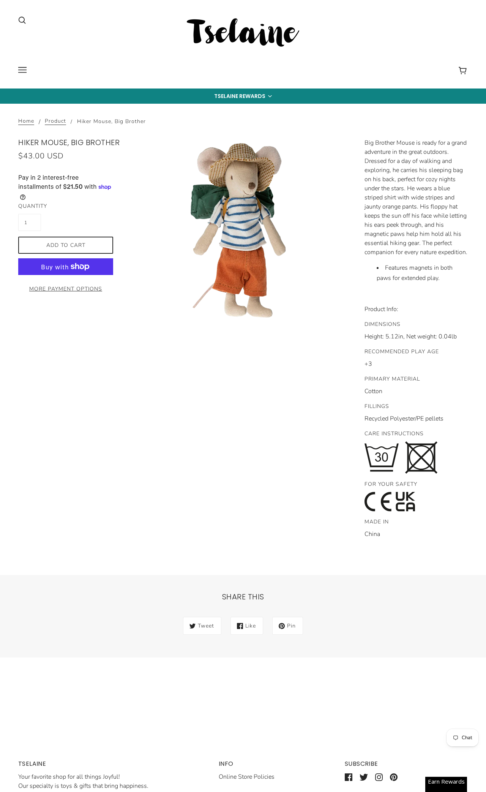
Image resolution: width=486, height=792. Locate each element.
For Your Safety (390, 484)
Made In (376, 521)
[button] (243, 96)
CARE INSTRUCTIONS (394, 433)
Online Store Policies (247, 777)
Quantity (29, 206)
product (55, 122)
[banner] (243, 34)
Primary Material (392, 379)
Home (26, 122)
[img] (22, 19)
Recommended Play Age (401, 351)
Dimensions (382, 324)
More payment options (65, 288)
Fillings (376, 406)
